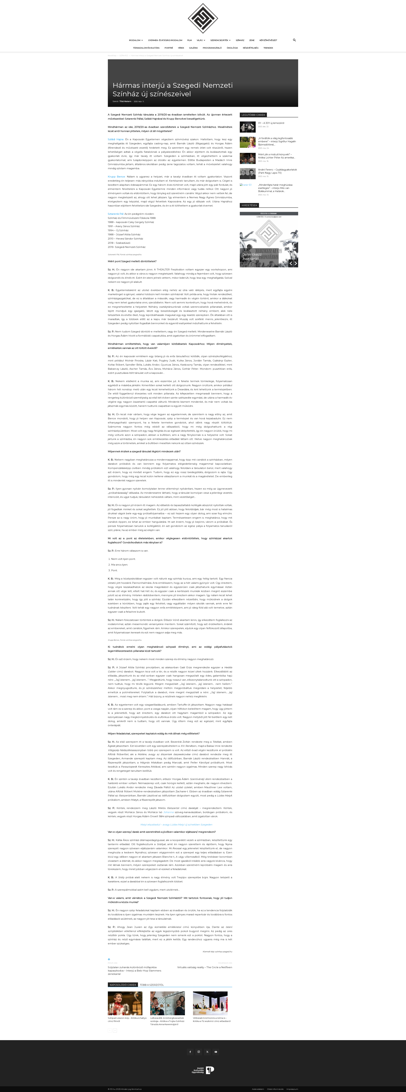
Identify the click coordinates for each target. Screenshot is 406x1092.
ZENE (252, 40)
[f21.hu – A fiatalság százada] (203, 18)
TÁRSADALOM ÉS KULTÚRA (146, 48)
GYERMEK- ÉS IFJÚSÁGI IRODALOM (165, 40)
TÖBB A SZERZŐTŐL (152, 985)
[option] (269, 239)
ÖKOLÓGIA (232, 48)
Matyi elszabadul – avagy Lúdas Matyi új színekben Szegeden (176, 824)
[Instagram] (199, 1052)
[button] (294, 40)
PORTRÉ (169, 48)
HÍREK (181, 48)
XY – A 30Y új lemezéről (271, 123)
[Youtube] (216, 1052)
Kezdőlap (112, 55)
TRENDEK (268, 48)
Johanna (168, 812)
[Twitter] (207, 1052)
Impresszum (292, 1089)
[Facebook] (190, 1052)
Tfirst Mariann (125, 101)
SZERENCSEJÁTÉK (219, 40)
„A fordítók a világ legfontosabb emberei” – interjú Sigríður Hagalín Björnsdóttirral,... (277, 141)
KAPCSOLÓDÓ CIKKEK (123, 985)
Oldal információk (275, 1089)
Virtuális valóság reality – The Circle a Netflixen (204, 967)
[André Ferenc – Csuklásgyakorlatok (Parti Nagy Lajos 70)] (248, 173)
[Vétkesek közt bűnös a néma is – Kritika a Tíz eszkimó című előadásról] (212, 1003)
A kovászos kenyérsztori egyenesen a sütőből (254, 252)
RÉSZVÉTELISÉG (251, 48)
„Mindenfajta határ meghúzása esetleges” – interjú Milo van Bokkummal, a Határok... (275, 188)
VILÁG (200, 40)
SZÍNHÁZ (240, 40)
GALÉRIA (193, 48)
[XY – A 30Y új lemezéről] (248, 127)
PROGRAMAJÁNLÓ (212, 48)
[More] (170, 959)
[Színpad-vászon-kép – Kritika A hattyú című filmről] (127, 1003)
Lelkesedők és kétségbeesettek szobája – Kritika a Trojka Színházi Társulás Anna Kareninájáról (167, 1021)
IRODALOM (134, 40)
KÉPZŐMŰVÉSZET (268, 40)
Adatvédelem (258, 1089)
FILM (189, 40)
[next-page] (115, 1031)
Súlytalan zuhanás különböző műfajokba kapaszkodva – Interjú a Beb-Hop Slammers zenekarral (134, 970)
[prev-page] (110, 1031)
